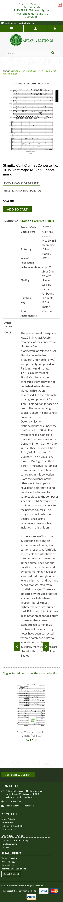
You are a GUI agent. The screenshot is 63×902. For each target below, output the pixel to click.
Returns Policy (8, 865)
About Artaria (8, 819)
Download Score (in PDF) (21, 183)
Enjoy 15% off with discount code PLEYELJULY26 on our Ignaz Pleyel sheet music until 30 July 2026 (31, 10)
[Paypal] (31, 896)
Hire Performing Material (22, 190)
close (60, 5)
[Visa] (43, 890)
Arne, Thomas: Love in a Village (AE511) (31, 734)
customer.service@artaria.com (19, 23)
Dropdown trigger (35, 28)
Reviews (5, 847)
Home (6, 70)
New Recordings (9, 844)
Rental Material (8, 829)
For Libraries (7, 822)
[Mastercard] (54, 890)
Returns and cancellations (13, 868)
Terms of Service (9, 858)
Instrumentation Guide (12, 826)
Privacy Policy (8, 861)
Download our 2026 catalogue (15, 840)
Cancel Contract (11, 874)
